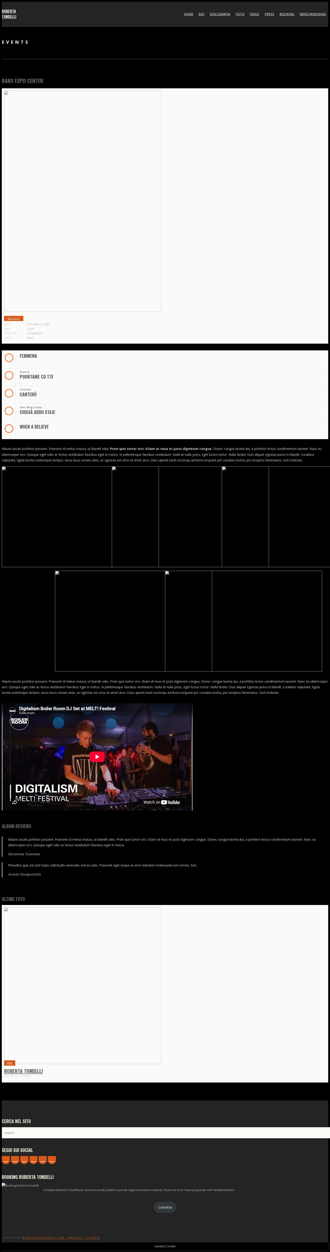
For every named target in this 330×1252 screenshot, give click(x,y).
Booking (286, 14)
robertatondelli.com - (45, 1238)
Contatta (165, 1207)
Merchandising (313, 14)
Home (188, 14)
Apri (9, 1063)
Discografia (220, 14)
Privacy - (77, 1238)
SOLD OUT (13, 318)
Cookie (93, 1238)
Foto (240, 14)
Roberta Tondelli (9, 14)
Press (269, 14)
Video (254, 14)
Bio (201, 14)
